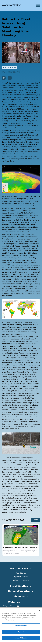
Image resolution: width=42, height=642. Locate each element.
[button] (21, 568)
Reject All (21, 632)
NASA (9, 97)
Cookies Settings (21, 625)
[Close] (39, 610)
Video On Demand (21, 580)
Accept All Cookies (21, 638)
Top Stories (21, 573)
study (34, 505)
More (35, 520)
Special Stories (21, 576)
